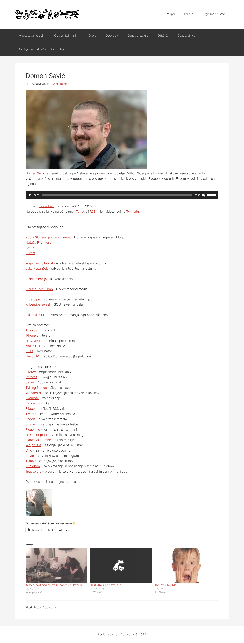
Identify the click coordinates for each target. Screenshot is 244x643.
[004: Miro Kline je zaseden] (121, 565)
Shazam (32, 424)
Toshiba (31, 330)
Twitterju (132, 211)
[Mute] (204, 195)
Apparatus (47, 14)
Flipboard (33, 408)
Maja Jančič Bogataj (41, 263)
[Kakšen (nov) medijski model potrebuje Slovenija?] (56, 565)
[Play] (30, 195)
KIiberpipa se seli (38, 304)
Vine (29, 450)
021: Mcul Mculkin (165, 584)
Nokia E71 (33, 346)
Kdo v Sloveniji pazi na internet (48, 237)
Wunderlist (33, 393)
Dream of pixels (37, 435)
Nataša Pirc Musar (39, 242)
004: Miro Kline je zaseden (105, 584)
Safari (30, 382)
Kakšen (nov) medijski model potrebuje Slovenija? (54, 584)
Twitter (31, 414)
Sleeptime (33, 429)
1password (33, 471)
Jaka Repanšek (37, 268)
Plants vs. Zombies (39, 440)
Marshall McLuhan (39, 289)
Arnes (30, 248)
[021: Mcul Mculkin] (185, 565)
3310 (29, 351)
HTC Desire (34, 341)
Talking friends (36, 388)
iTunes (80, 211)
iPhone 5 (32, 335)
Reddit (30, 419)
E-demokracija (36, 279)
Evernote (32, 398)
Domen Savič (35, 173)
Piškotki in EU (35, 315)
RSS (93, 211)
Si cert (30, 253)
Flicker (30, 403)
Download (46, 206)
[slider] (212, 194)
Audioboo (33, 466)
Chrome (31, 377)
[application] (122, 195)
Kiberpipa (33, 299)
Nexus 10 (32, 356)
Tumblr (31, 461)
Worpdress (33, 445)
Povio (30, 456)
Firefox (31, 372)
